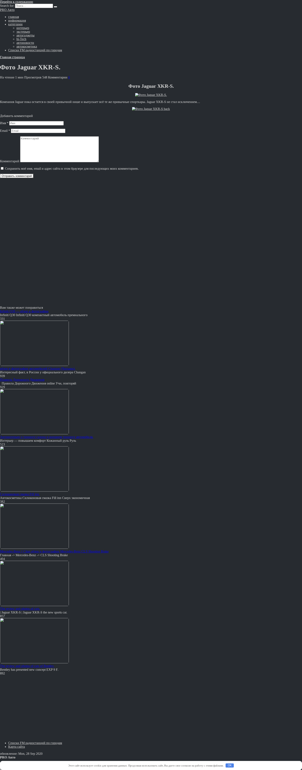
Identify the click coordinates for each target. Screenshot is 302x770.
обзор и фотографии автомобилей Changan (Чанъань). (37, 368)
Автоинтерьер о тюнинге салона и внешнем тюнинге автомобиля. (46, 437)
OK (230, 765)
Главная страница (12, 57)
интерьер (22, 28)
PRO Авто (7, 10)
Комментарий (9, 161)
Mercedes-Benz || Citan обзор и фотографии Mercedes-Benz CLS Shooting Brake (54, 551)
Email (5, 130)
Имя (4, 123)
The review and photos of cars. (20, 608)
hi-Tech (21, 39)
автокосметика (26, 46)
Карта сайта (16, 746)
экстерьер (23, 31)
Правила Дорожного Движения (22, 379)
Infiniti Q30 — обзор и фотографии (24, 311)
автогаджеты (25, 35)
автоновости (25, 42)
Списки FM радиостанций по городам (35, 50)
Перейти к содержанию (16, 2)
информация (17, 20)
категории (15, 24)
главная (13, 17)
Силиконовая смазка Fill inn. (20, 494)
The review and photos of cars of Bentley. (27, 666)
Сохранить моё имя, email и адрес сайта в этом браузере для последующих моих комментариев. (72, 168)
